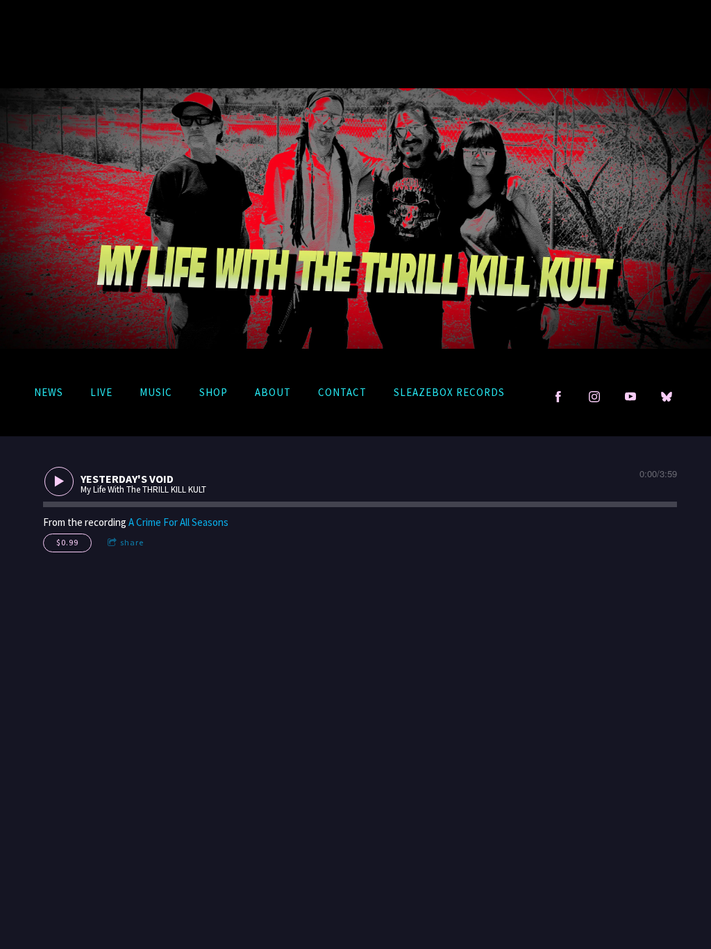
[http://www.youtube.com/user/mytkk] (630, 396)
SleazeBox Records (449, 392)
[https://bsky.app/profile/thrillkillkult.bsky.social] (666, 396)
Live (101, 392)
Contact (342, 392)
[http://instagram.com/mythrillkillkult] (594, 396)
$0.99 (67, 542)
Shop (213, 392)
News (48, 392)
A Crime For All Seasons (178, 522)
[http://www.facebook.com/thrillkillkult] (558, 396)
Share (132, 542)
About (273, 392)
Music (156, 392)
